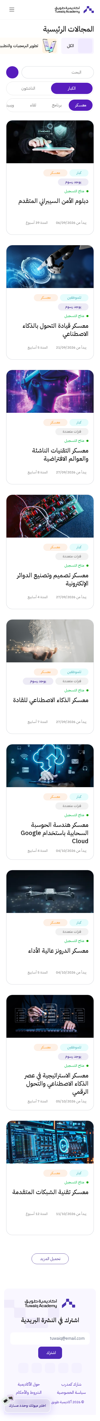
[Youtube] (50, 1368)
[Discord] (23, 1368)
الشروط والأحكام (29, 1392)
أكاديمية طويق (61, 1402)
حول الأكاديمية (29, 1384)
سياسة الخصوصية (71, 1392)
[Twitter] (37, 1368)
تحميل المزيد (50, 1259)
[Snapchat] (63, 1368)
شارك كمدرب (71, 1384)
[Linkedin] (77, 1368)
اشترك (51, 1353)
